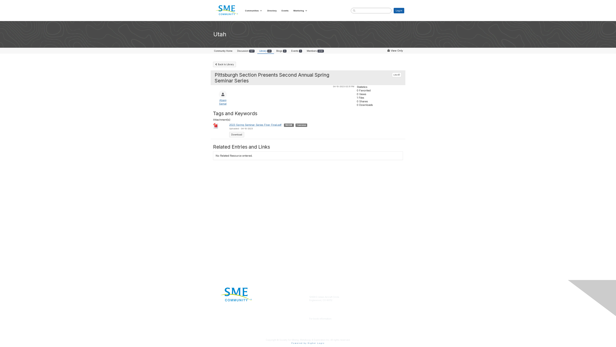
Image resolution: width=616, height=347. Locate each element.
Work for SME (270, 320)
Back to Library (225, 64)
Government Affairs (273, 311)
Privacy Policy (270, 325)
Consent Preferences (274, 330)
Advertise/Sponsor (273, 306)
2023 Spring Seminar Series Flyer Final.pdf (255, 124)
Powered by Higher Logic (308, 343)
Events (296, 50)
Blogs (280, 50)
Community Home (223, 50)
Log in (399, 10)
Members (315, 50)
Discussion (245, 50)
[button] (254, 10)
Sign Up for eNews (273, 301)
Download (236, 134)
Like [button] (396, 75)
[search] (354, 10)
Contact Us (269, 335)
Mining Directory (271, 316)
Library (264, 50)
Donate (267, 297)
